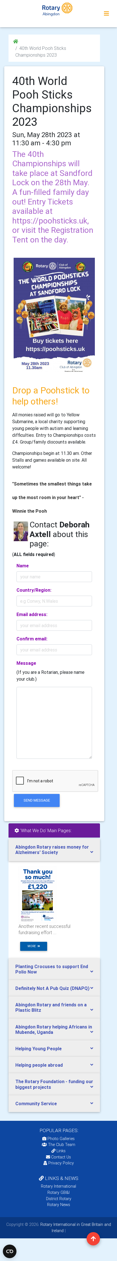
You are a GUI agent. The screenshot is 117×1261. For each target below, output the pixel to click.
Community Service (36, 1103)
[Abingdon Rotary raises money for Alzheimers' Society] (37, 894)
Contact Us (60, 1157)
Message (26, 663)
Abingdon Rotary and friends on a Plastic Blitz (51, 1007)
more (32, 946)
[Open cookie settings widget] (9, 1251)
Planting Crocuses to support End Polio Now (51, 969)
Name (22, 565)
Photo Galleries (60, 1138)
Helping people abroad (39, 1065)
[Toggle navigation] (106, 14)
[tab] (54, 850)
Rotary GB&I (58, 1192)
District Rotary (58, 1198)
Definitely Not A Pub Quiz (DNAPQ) (52, 988)
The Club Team (61, 1144)
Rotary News (58, 1204)
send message (37, 800)
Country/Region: (33, 590)
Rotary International (58, 1186)
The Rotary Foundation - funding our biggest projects (54, 1084)
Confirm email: (31, 639)
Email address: (31, 614)
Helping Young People (38, 1048)
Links (61, 1150)
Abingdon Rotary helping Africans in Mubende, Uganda (53, 1029)
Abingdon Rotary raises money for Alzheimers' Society (52, 849)
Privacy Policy (61, 1163)
